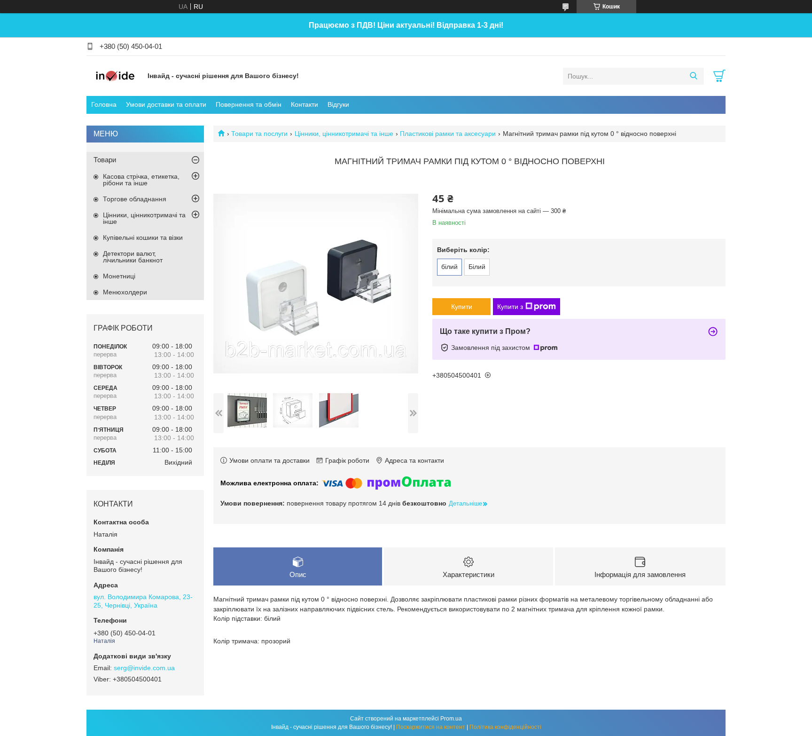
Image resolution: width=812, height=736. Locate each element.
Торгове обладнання (134, 199)
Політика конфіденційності (505, 727)
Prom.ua (451, 718)
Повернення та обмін (248, 104)
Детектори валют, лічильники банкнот (133, 257)
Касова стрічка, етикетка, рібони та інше (141, 180)
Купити (461, 306)
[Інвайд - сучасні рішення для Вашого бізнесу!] (114, 75)
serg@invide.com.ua (144, 668)
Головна (104, 104)
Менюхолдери (125, 292)
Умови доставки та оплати (166, 104)
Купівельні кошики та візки (143, 237)
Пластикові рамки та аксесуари (448, 133)
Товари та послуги (259, 133)
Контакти (304, 104)
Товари (105, 160)
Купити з (510, 306)
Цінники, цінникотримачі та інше (344, 133)
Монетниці (119, 276)
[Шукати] (693, 76)
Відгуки (338, 104)
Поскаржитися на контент (430, 727)
